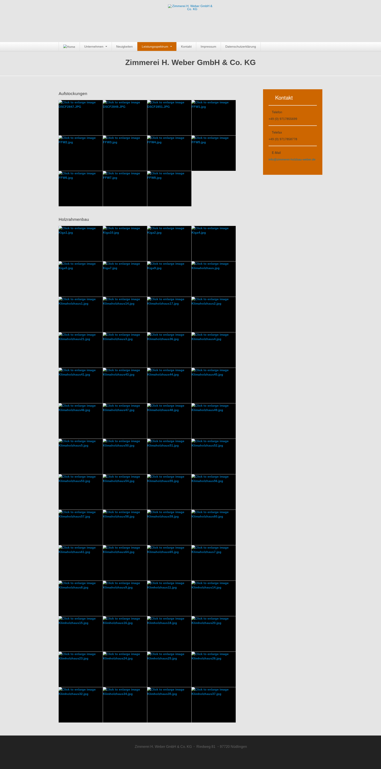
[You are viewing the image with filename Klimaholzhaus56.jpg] (214, 492)
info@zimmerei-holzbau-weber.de (292, 159)
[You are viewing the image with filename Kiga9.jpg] (169, 279)
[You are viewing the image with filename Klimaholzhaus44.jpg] (169, 385)
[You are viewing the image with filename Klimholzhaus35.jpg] (169, 704)
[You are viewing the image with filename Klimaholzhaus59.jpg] (169, 527)
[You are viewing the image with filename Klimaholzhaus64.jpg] (125, 563)
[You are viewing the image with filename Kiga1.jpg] (81, 243)
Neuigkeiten (124, 46)
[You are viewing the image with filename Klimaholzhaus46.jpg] (81, 421)
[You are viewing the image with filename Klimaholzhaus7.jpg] (214, 563)
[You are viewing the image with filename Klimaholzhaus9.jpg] (125, 598)
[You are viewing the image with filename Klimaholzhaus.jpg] (214, 279)
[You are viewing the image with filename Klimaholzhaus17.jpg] (169, 314)
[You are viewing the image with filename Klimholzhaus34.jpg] (125, 704)
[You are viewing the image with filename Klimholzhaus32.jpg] (81, 704)
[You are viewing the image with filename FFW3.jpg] (125, 153)
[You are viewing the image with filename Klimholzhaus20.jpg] (214, 634)
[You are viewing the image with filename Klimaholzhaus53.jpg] (81, 492)
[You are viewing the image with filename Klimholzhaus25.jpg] (169, 669)
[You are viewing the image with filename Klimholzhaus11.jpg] (169, 598)
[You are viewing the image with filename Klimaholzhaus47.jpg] (125, 421)
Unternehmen (94, 46)
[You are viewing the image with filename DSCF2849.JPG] (125, 117)
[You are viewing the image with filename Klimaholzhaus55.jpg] (169, 492)
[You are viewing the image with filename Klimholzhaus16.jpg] (125, 634)
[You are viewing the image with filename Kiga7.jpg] (125, 279)
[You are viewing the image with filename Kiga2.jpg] (169, 243)
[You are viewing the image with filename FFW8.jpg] (169, 188)
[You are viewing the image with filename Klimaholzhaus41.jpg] (81, 385)
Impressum (208, 46)
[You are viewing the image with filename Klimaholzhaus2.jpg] (214, 314)
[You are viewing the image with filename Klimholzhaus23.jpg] (81, 669)
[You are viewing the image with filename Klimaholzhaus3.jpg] (125, 350)
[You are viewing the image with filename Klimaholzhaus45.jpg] (214, 385)
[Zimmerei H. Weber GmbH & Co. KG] (190, 11)
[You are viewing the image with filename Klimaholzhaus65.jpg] (169, 563)
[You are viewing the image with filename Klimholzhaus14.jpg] (214, 598)
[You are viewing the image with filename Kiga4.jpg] (214, 243)
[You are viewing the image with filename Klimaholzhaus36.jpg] (169, 350)
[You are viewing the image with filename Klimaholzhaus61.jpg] (81, 563)
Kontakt (186, 46)
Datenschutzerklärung (240, 46)
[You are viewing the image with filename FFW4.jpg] (169, 153)
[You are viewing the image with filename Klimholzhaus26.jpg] (214, 669)
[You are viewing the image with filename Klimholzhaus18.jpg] (169, 634)
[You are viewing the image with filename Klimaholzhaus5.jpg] (81, 456)
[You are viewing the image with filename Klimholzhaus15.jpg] (81, 634)
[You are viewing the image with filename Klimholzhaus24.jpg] (125, 669)
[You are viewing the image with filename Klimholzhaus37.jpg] (214, 704)
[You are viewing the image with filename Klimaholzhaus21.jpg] (81, 350)
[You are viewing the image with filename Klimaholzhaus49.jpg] (214, 421)
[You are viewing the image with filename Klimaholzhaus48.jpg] (169, 421)
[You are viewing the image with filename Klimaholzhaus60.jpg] (214, 527)
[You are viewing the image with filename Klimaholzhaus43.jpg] (125, 385)
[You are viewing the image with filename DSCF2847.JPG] (81, 117)
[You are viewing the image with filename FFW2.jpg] (81, 153)
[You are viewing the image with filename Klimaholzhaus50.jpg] (125, 456)
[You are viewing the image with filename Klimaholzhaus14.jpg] (125, 314)
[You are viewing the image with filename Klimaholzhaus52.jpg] (214, 456)
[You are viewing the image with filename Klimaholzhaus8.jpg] (81, 598)
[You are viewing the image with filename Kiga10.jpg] (125, 243)
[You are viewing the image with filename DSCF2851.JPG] (169, 117)
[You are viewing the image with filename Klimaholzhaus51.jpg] (169, 456)
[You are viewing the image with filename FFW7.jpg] (125, 188)
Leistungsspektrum (155, 46)
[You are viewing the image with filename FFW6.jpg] (81, 188)
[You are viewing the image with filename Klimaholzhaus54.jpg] (125, 492)
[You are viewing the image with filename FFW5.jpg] (214, 153)
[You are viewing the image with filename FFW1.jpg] (214, 117)
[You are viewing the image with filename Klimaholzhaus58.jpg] (125, 527)
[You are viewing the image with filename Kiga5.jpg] (81, 279)
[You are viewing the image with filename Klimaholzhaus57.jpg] (81, 527)
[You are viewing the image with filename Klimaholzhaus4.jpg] (214, 350)
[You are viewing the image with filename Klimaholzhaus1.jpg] (81, 314)
